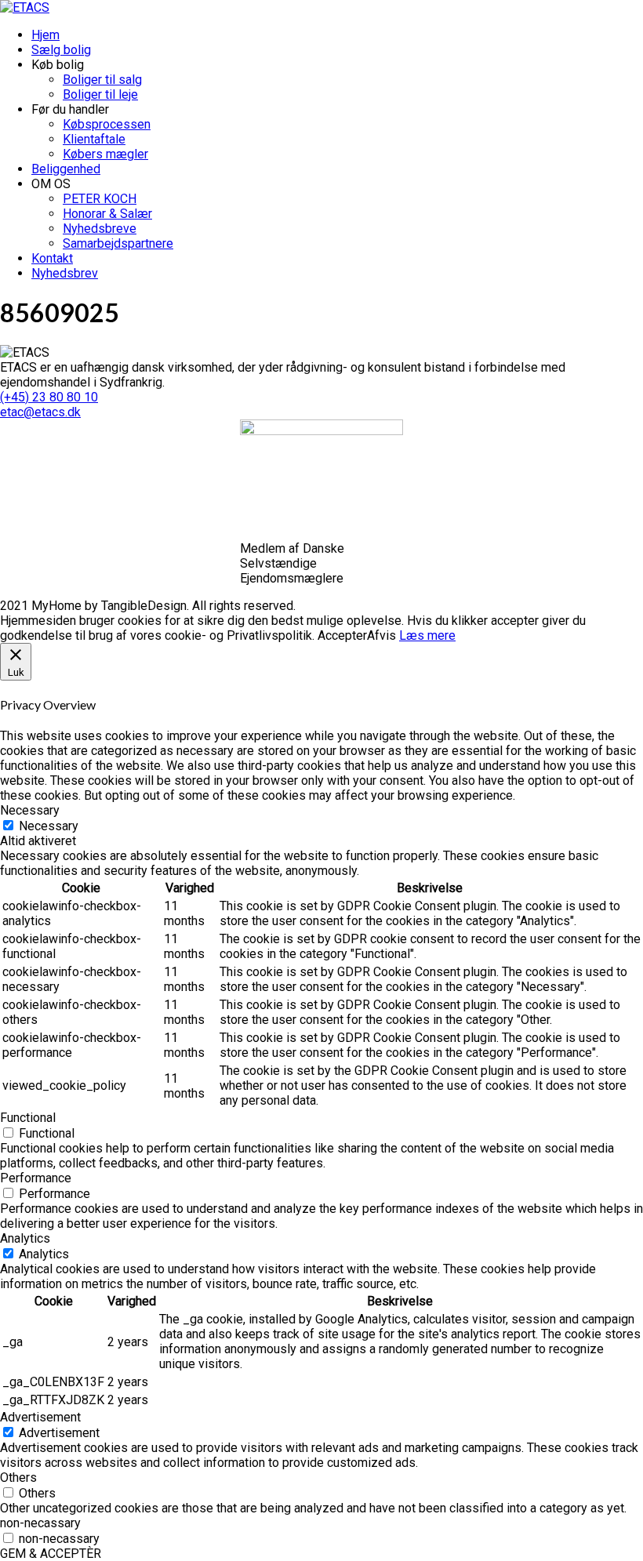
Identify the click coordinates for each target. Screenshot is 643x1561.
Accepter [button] (342, 635)
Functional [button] (28, 1117)
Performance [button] (35, 1178)
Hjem (45, 34)
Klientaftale (94, 139)
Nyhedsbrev (64, 273)
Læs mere (427, 635)
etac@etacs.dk (40, 412)
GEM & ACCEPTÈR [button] (50, 1553)
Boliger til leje (100, 94)
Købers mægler (105, 154)
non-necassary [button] (40, 1523)
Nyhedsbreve (99, 228)
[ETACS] (24, 7)
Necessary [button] (30, 810)
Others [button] (18, 1477)
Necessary (48, 826)
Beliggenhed (65, 169)
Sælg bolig (61, 49)
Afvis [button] (381, 635)
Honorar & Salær (107, 213)
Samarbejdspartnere (118, 243)
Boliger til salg (102, 79)
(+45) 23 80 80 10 (49, 397)
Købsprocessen (107, 124)
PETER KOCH (99, 198)
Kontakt (52, 258)
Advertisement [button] (40, 1417)
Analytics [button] (25, 1238)
